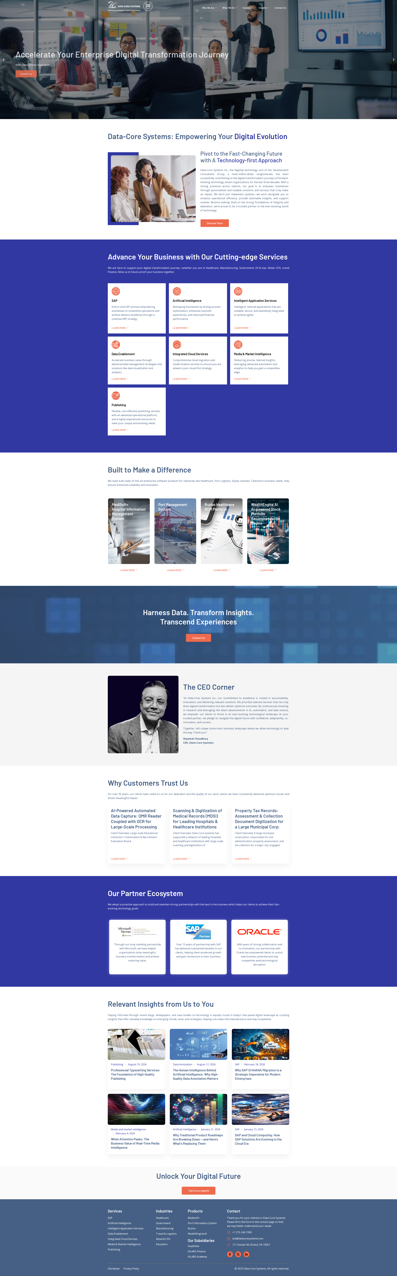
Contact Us (280, 7)
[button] (3, 60)
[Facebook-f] (230, 1254)
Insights (263, 7)
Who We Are (208, 7)
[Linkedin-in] (246, 1254)
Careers (247, 7)
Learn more (119, 328)
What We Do (228, 7)
